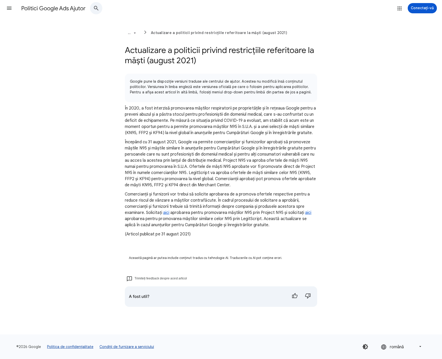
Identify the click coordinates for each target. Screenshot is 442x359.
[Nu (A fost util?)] (308, 296)
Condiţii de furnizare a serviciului (127, 346)
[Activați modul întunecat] (365, 347)
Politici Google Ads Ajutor (53, 8)
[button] (9, 8)
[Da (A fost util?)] (295, 296)
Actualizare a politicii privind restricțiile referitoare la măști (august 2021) (219, 32)
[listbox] (402, 346)
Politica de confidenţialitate (70, 346)
